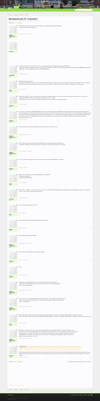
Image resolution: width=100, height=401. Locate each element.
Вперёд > (20, 22)
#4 (90, 104)
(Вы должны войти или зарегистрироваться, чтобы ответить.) (79, 361)
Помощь (81, 394)
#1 (90, 33)
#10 (90, 197)
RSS (91, 394)
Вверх (89, 394)
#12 (90, 228)
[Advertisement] (55, 52)
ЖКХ (16, 20)
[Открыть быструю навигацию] (91, 14)
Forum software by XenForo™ (18, 398)
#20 (90, 357)
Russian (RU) (10, 394)
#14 (90, 259)
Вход (90, 1)
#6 (90, 134)
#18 (90, 322)
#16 (90, 290)
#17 (90, 306)
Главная (10, 7)
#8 (90, 167)
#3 (90, 89)
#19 (90, 338)
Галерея (22, 7)
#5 (90, 119)
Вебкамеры (30, 7)
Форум (16, 7)
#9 (90, 182)
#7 (90, 151)
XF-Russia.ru (13, 399)
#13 (90, 243)
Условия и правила (75, 394)
